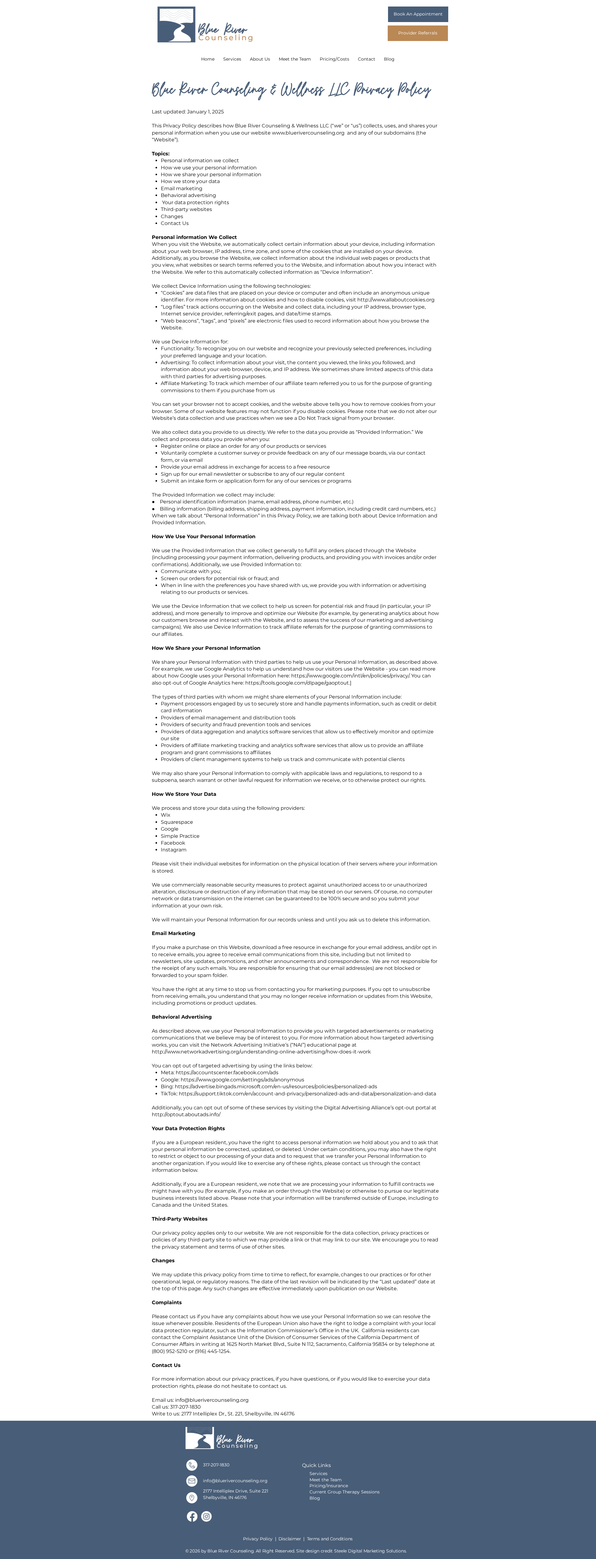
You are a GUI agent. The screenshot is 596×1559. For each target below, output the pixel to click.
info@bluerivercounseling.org (212, 1400)
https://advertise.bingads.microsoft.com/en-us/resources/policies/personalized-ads (276, 1086)
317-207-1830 (216, 1465)
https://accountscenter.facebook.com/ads (228, 1072)
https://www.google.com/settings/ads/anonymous (242, 1080)
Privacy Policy (258, 1539)
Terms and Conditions (330, 1539)
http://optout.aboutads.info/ (187, 1114)
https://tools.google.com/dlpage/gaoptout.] (298, 683)
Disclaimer (290, 1539)
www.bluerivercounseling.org (308, 133)
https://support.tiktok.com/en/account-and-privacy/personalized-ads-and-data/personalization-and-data (308, 1094)
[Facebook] (192, 1516)
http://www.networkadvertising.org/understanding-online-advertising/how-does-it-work (262, 1052)
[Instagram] (206, 1516)
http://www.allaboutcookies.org (396, 300)
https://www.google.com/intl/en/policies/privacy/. (350, 676)
